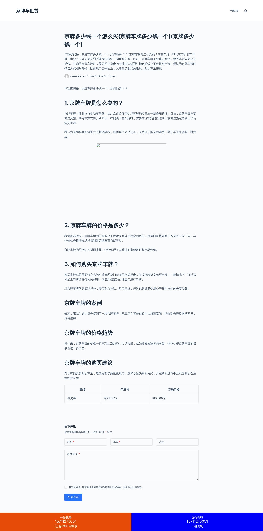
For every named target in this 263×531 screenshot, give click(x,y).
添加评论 (73, 454)
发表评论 (73, 497)
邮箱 (116, 441)
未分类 (113, 76)
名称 (70, 441)
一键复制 (197, 522)
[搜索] (245, 10)
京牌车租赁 (27, 10)
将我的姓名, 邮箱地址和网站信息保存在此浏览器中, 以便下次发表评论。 (106, 487)
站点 (161, 441)
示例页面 (234, 10)
